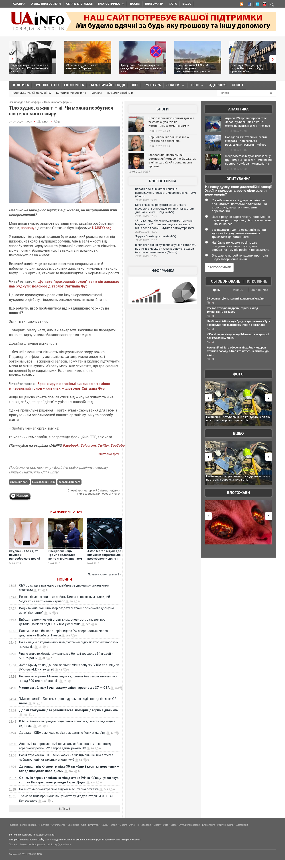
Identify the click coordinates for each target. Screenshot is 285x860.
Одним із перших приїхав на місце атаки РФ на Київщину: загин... (30, 68)
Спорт (238, 85)
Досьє (135, 3)
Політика (20, 85)
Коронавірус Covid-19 (71, 93)
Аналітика (238, 109)
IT (138, 824)
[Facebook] (248, 4)
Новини (64, 579)
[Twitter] (256, 4)
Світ (134, 85)
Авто (132, 824)
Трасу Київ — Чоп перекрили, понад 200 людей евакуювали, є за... (141, 68)
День (216, 289)
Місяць (238, 289)
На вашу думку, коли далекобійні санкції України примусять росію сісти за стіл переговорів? (238, 190)
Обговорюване (225, 281)
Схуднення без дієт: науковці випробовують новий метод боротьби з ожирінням (24, 558)
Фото (173, 3)
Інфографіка (163, 271)
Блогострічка (107, 4)
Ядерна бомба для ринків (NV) (155, 236)
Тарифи (96, 93)
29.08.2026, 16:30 (146, 231)
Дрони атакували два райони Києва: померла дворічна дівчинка (68, 710)
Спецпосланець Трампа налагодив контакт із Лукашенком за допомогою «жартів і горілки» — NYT (65, 558)
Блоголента (208, 824)
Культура (152, 85)
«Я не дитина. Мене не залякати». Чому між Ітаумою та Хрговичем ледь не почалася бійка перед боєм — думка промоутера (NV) (164, 224)
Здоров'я (217, 85)
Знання (172, 86)
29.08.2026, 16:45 (146, 216)
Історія (113, 824)
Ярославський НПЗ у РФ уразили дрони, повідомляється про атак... (194, 68)
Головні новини (28, 824)
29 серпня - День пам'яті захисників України (82, 66)
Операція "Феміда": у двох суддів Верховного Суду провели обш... (248, 68)
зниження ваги (19, 482)
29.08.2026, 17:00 (146, 200)
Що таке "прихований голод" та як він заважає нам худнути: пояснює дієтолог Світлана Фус (64, 283)
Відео (186, 3)
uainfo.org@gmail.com (59, 844)
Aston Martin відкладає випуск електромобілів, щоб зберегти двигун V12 (104, 556)
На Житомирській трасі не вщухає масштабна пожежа (59, 789)
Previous (11, 59)
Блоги (163, 109)
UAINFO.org (102, 228)
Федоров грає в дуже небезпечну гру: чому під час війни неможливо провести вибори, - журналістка (248, 159)
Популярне (256, 281)
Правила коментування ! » (104, 574)
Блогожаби (154, 3)
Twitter (103, 445)
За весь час (259, 289)
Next (273, 59)
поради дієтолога (69, 482)
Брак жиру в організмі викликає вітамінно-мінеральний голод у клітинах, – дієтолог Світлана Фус (60, 386)
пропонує (29, 228)
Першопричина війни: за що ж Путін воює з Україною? (169, 139)
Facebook (71, 445)
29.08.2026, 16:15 (146, 240)
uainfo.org (50, 839)
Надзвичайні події (107, 85)
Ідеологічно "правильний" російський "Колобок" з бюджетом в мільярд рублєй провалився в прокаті (172, 160)
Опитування (238, 179)
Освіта (123, 824)
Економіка (74, 85)
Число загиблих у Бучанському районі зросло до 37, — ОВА (64, 687)
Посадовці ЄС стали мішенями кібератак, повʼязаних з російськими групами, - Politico (246, 140)
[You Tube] (263, 4)
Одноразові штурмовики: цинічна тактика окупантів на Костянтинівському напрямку (171, 121)
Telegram (88, 445)
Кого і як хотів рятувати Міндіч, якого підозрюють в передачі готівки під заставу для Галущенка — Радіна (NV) (164, 208)
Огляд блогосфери (46, 3)
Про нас (13, 844)
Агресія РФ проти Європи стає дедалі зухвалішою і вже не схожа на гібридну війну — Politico (247, 121)
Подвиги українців (120, 93)
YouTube (117, 445)
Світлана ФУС (109, 454)
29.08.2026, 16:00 (146, 256)
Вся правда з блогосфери (25, 102)
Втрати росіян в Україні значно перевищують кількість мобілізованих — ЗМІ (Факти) (165, 192)
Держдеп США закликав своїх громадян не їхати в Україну (62, 732)
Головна (18, 3)
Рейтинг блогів (225, 824)
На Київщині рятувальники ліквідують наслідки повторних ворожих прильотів (238, 418)
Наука (104, 824)
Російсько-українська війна (31, 93)
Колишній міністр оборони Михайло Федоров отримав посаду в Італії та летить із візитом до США (238, 351)
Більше (64, 808)
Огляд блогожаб (79, 3)
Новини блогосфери (56, 102)
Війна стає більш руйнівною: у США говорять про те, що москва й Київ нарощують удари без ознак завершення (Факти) (165, 248)
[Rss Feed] (241, 4)
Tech (193, 86)
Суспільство (47, 85)
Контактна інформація (32, 844)
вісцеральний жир (43, 482)
